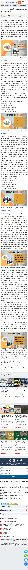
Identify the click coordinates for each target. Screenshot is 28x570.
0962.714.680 (14, 525)
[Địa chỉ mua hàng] (26, 552)
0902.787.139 (10, 524)
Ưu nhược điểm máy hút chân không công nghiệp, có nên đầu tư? (21, 416)
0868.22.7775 (9, 528)
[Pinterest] (21, 460)
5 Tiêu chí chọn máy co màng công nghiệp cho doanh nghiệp (6, 390)
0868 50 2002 (11, 536)
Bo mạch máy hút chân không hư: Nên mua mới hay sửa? (6, 443)
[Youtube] (10, 460)
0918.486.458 (8, 525)
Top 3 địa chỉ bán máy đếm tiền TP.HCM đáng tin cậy (7, 416)
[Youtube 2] (14, 460)
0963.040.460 (9, 529)
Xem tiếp (3, 401)
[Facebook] (7, 460)
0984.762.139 (8, 532)
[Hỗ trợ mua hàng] (26, 556)
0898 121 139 (11, 535)
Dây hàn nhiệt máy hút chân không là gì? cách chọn (20, 443)
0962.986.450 (8, 527)
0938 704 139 (8, 533)
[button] (27, 506)
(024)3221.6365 (21, 525)
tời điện (21, 365)
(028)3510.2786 (23, 524)
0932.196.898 (16, 524)
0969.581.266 (8, 531)
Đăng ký (14, 476)
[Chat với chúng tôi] (26, 564)
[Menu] (26, 2)
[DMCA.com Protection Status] (13, 503)
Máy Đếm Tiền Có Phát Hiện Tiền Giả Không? (20, 389)
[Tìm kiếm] (19, 2)
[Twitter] (17, 460)
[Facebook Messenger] (26, 560)
